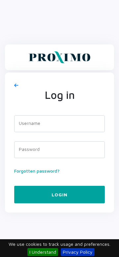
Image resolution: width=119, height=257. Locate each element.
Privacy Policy (78, 252)
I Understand (42, 252)
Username (29, 123)
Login (59, 194)
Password (29, 149)
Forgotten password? (37, 171)
